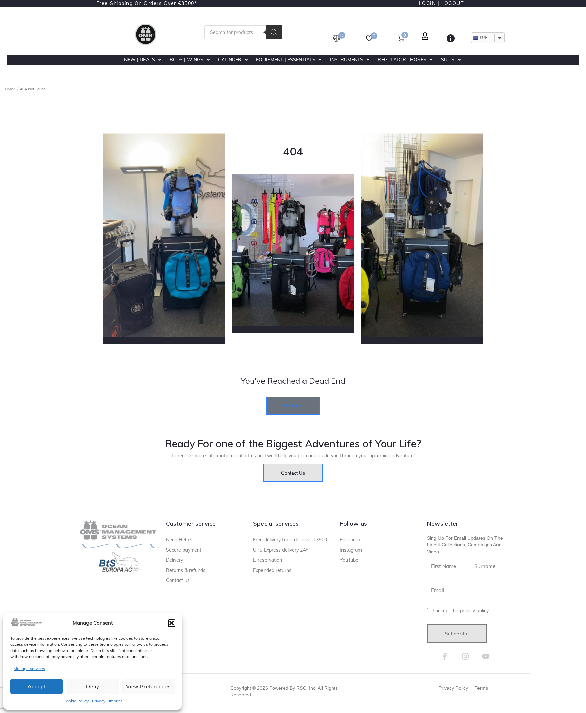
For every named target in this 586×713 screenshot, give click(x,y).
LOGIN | (429, 3)
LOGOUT (452, 3)
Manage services (29, 668)
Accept (36, 686)
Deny (92, 686)
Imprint (115, 701)
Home (10, 88)
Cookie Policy (76, 701)
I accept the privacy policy (461, 611)
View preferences (148, 686)
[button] (171, 623)
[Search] (274, 32)
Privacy (98, 701)
